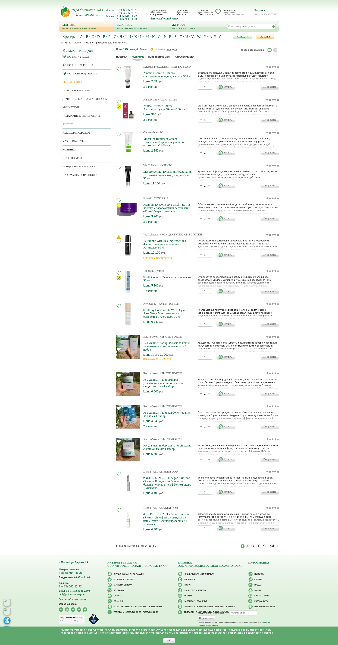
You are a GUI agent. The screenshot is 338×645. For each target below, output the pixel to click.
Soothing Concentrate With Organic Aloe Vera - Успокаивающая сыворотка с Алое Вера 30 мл (165, 313)
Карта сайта (261, 601)
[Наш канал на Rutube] (79, 609)
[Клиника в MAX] (7, 602)
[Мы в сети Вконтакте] (61, 609)
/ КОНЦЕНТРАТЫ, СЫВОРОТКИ (181, 234)
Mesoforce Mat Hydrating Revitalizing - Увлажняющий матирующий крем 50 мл (167, 175)
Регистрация (205, 14)
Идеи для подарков (76, 132)
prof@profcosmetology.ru (71, 594)
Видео (257, 585)
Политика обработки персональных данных (139, 607)
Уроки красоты (73, 141)
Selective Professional (155, 66)
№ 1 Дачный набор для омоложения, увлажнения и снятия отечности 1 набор (166, 346)
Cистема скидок (123, 585)
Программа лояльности (79, 175)
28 (150, 545)
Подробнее (269, 86)
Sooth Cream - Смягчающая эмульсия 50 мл (167, 278)
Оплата (181, 14)
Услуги (188, 596)
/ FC (160, 132)
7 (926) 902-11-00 (127, 19)
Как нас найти (262, 596)
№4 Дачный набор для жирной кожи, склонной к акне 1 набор (167, 447)
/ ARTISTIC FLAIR (179, 66)
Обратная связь (68, 604)
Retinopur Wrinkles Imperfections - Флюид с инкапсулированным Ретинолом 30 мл (165, 244)
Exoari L (148, 198)
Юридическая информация (129, 574)
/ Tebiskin (159, 270)
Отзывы (118, 601)
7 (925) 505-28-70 (127, 13)
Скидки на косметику (78, 166)
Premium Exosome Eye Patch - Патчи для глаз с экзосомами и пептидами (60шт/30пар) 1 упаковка (166, 208)
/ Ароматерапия (167, 99)
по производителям (82, 73)
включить (172, 49)
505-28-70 (70, 573)
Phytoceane (149, 303)
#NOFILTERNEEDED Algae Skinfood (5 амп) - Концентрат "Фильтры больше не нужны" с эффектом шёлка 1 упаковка (167, 483)
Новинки (121, 56)
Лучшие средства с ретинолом (85, 98)
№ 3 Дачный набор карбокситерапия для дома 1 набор (166, 414)
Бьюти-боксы (151, 336)
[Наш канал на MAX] (85, 609)
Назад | (68, 42)
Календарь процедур (195, 601)
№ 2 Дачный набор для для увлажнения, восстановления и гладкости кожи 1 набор (163, 383)
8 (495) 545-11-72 (127, 16)
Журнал (183, 26)
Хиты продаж (72, 158)
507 (272, 546)
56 (154, 545)
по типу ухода (78, 56)
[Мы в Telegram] (73, 609)
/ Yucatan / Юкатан (168, 303)
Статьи (258, 579)
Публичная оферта (265, 607)
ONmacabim (150, 132)
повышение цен (159, 56)
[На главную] (82, 11)
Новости (259, 574)
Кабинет (203, 10)
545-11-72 (70, 586)
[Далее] (277, 546)
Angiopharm (150, 99)
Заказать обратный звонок (164, 18)
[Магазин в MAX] (7, 611)
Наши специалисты (195, 590)
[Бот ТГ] (7, 620)
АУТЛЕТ (265, 36)
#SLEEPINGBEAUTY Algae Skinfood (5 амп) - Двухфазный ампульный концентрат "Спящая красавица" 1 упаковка (166, 519)
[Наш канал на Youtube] (67, 609)
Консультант (157, 14)
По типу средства (80, 65)
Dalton (147, 471)
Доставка (182, 10)
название (138, 56)
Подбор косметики (76, 90)
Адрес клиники (158, 10)
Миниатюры (71, 107)
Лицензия (189, 579)
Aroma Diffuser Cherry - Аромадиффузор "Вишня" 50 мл (164, 107)
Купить (228, 86)
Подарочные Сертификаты (81, 115)
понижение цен (184, 56)
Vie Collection (151, 165)
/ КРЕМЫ (166, 165)
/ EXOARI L (161, 198)
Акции (257, 590)
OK (169, 640)
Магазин (79, 26)
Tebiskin (148, 270)
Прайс (187, 585)
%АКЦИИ (243, 36)
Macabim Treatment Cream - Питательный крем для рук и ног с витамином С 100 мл (165, 142)
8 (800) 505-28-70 (127, 10)
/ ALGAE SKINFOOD (165, 471)
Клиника (132, 26)
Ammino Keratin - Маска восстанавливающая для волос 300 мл (167, 74)
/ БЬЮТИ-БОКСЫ (171, 336)
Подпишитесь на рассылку (213, 612)
